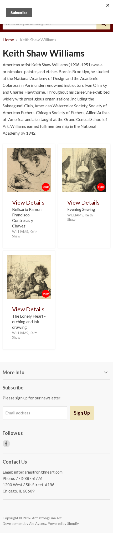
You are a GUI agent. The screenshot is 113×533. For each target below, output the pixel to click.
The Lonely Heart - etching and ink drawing (29, 321)
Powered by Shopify (63, 523)
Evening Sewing (81, 209)
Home (8, 39)
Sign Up (82, 413)
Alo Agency (37, 523)
